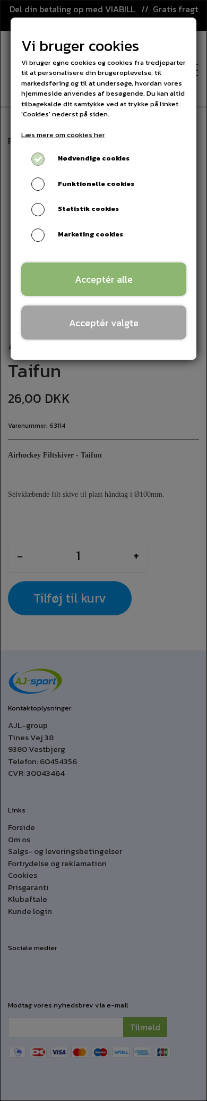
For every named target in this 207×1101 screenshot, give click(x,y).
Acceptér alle (104, 279)
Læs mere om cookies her (63, 135)
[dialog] (103, 550)
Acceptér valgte (104, 323)
